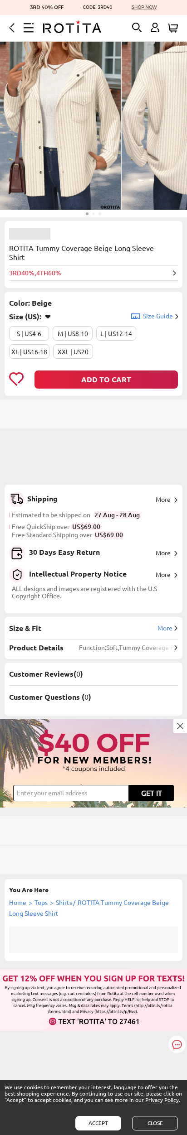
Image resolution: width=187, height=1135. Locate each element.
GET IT (151, 793)
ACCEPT (98, 1123)
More (163, 499)
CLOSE (155, 1123)
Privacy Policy (162, 1100)
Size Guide (158, 316)
